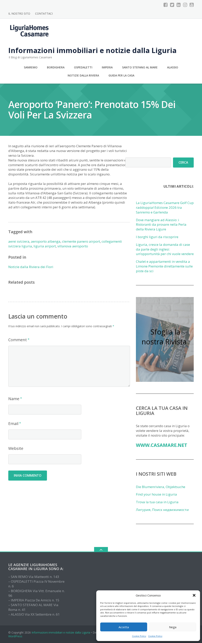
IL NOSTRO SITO (19, 13)
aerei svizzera (18, 241)
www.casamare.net (161, 445)
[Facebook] (166, 4)
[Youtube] (192, 4)
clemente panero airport (81, 241)
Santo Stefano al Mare (140, 67)
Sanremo (30, 67)
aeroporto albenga (45, 241)
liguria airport (45, 246)
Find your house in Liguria (156, 494)
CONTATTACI (44, 13)
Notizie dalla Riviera (83, 75)
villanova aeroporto (72, 246)
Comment (17, 339)
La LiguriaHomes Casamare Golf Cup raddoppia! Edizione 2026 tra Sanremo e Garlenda (165, 207)
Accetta (124, 627)
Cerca (183, 162)
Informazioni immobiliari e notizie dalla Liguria (61, 632)
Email (13, 423)
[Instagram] (185, 4)
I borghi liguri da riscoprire (157, 237)
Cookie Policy (139, 636)
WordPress (15, 636)
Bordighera (56, 67)
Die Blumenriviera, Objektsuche (160, 487)
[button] (194, 595)
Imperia (107, 67)
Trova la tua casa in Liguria (157, 502)
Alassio (172, 67)
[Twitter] (172, 4)
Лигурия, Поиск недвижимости (162, 509)
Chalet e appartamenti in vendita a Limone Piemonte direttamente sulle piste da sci (164, 266)
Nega (172, 627)
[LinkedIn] (179, 4)
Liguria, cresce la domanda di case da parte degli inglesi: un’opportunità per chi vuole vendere (165, 249)
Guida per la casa (121, 75)
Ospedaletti (83, 67)
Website (15, 448)
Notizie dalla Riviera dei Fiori (30, 267)
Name (13, 398)
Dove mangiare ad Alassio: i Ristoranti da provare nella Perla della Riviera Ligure (161, 225)
